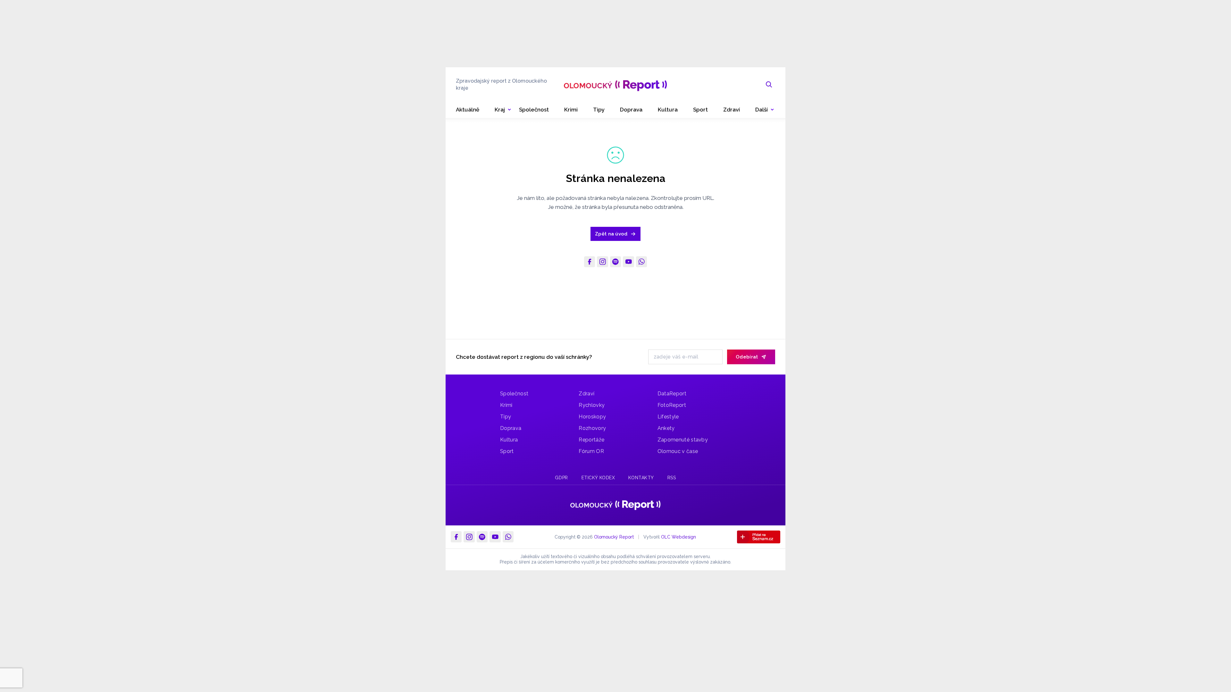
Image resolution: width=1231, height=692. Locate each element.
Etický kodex (598, 477)
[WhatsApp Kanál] (641, 261)
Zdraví (586, 394)
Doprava (510, 428)
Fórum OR (591, 451)
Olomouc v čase (677, 451)
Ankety (666, 428)
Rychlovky (592, 405)
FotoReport (671, 405)
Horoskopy (592, 417)
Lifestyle (668, 417)
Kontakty (641, 477)
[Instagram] (602, 261)
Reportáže (591, 440)
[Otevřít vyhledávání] (769, 84)
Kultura (509, 440)
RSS (671, 477)
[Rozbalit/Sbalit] (509, 110)
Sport (507, 451)
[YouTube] (628, 261)
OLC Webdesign (678, 537)
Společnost (514, 394)
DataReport (671, 394)
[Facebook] (589, 261)
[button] (765, 110)
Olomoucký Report (614, 537)
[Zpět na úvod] (615, 84)
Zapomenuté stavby (682, 440)
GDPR (561, 477)
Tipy (505, 417)
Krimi (506, 405)
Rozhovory (592, 428)
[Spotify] (615, 261)
